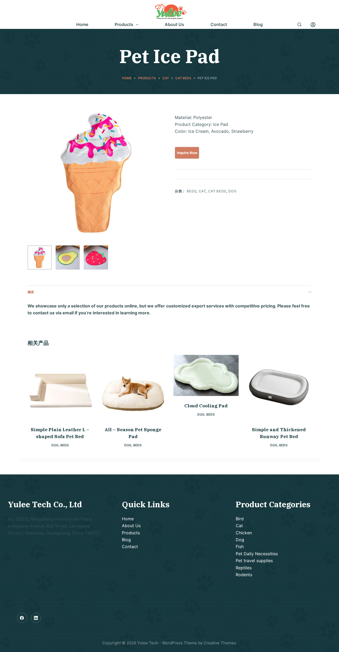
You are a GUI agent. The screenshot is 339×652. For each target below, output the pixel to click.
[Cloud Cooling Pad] (206, 375)
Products (124, 24)
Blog (258, 24)
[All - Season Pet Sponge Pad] (133, 387)
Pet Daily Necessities (257, 553)
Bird (240, 518)
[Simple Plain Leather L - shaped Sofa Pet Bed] (60, 387)
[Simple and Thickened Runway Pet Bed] (279, 387)
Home (82, 24)
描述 (31, 292)
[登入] (313, 24)
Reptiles (244, 567)
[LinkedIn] (36, 618)
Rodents (244, 574)
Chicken (244, 532)
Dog (232, 191)
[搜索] (299, 25)
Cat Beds (217, 191)
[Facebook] (22, 618)
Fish (240, 546)
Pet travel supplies (254, 560)
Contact (219, 24)
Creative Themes (220, 642)
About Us (174, 24)
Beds (192, 191)
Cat (202, 191)
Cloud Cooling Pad (206, 406)
